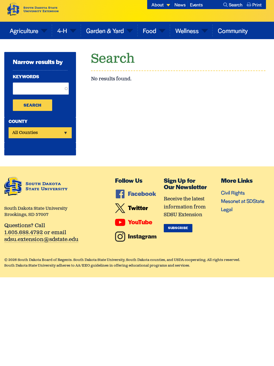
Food (149, 30)
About (157, 4)
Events (196, 4)
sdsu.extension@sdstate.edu (41, 240)
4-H (62, 30)
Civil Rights (233, 192)
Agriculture (24, 30)
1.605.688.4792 (23, 233)
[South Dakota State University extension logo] (33, 9)
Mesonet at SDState (242, 200)
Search (235, 4)
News (180, 4)
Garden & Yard (105, 30)
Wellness (187, 30)
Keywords (26, 76)
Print (257, 4)
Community (233, 30)
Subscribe (178, 227)
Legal (227, 209)
